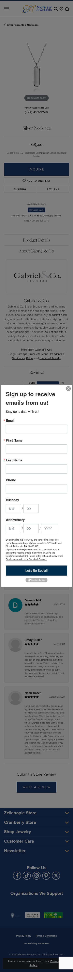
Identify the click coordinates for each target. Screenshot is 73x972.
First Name (14, 440)
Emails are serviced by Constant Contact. (26, 559)
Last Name (14, 460)
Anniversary (15, 519)
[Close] (68, 388)
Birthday (12, 499)
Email (10, 420)
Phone (11, 480)
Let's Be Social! (36, 570)
